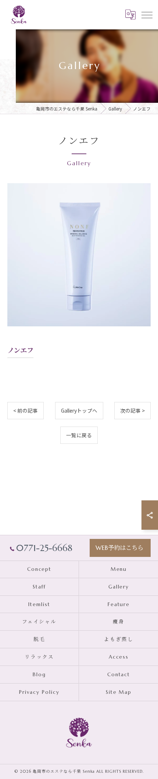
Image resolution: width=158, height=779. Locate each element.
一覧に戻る (79, 435)
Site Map (119, 692)
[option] (79, 254)
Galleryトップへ (79, 410)
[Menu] (146, 14)
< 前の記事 (25, 410)
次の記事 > (132, 410)
